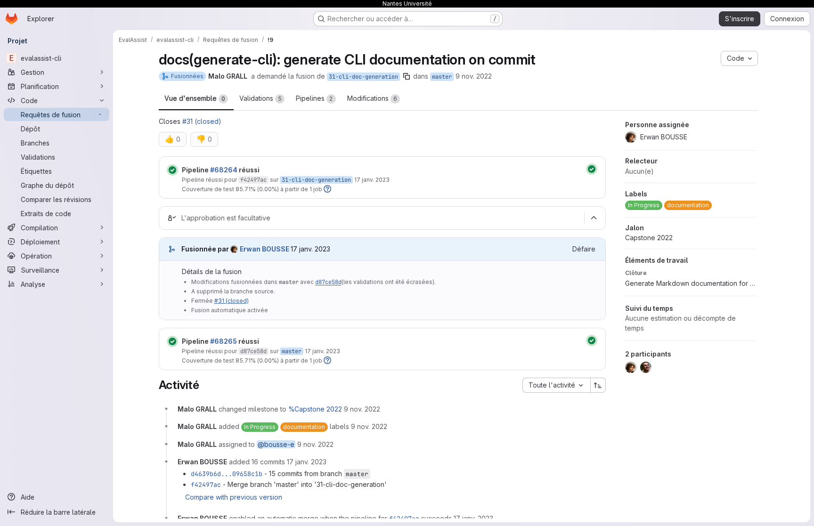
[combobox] (556, 385)
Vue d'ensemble (194, 98)
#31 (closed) (201, 121)
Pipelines (314, 98)
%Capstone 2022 (315, 409)
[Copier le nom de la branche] (406, 76)
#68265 (223, 341)
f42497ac (253, 180)
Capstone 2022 (649, 238)
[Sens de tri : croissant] (598, 385)
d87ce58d (328, 282)
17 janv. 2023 (372, 179)
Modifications (372, 98)
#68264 (223, 170)
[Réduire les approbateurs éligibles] (594, 218)
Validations (260, 98)
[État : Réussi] (172, 170)
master (442, 77)
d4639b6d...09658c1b (226, 473)
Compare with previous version (233, 497)
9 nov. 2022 (474, 76)
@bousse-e (276, 444)
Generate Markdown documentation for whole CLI (690, 283)
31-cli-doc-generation (363, 77)
